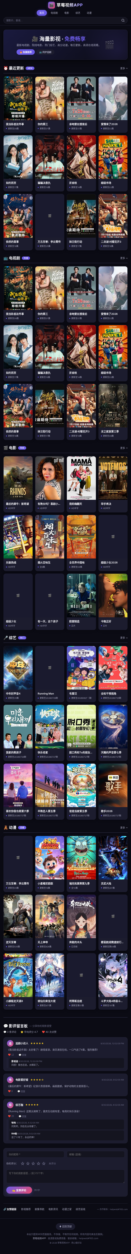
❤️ (11, 1054)
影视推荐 (26, 1209)
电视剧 (54, 12)
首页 (41, 12)
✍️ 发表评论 (19, 1190)
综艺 (78, 12)
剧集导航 (39, 1209)
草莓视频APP (39, 1238)
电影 (66, 12)
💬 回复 (22, 1055)
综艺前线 (80, 1209)
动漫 (89, 12)
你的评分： (12, 1163)
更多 (124, 68)
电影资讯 (53, 1209)
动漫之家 (67, 1209)
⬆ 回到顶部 (65, 1226)
